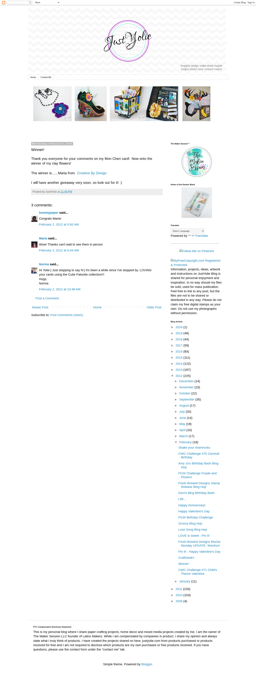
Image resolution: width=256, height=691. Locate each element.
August (184, 405)
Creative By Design (91, 173)
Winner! (183, 564)
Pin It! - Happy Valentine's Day (199, 551)
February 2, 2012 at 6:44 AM (59, 250)
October (185, 393)
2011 (179, 589)
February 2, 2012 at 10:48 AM (59, 289)
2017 (179, 345)
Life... (182, 499)
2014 (179, 363)
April (182, 430)
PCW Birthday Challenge (195, 517)
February (186, 442)
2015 (179, 357)
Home (33, 77)
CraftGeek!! (186, 557)
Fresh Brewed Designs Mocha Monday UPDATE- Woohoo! (199, 543)
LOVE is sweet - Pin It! (194, 535)
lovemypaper (48, 212)
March (184, 436)
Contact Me (46, 77)
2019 (179, 333)
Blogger (146, 664)
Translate (201, 236)
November (187, 387)
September (187, 399)
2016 (179, 351)
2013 (179, 369)
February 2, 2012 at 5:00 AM (59, 224)
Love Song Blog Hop (192, 529)
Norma (44, 264)
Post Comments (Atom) (66, 315)
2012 (179, 376)
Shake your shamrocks (194, 447)
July (182, 411)
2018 (179, 339)
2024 (179, 327)
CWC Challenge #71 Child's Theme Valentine (197, 571)
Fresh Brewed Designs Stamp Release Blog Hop (199, 485)
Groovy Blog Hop (190, 523)
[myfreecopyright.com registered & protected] (197, 265)
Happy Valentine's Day (194, 511)
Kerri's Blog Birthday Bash (196, 493)
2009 (179, 601)
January (185, 581)
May (182, 424)
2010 (179, 595)
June (183, 418)
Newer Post (40, 307)
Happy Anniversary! (191, 505)
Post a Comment (47, 298)
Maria (43, 238)
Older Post (154, 307)
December (187, 381)
